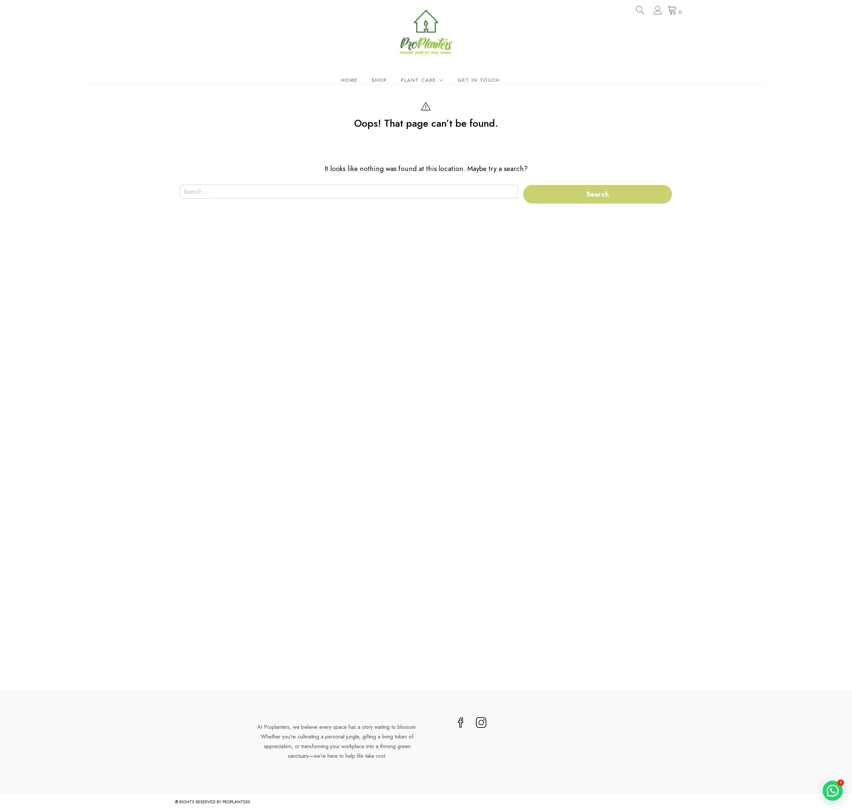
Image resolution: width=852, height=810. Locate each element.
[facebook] (460, 723)
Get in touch (479, 80)
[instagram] (481, 723)
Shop (379, 80)
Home (349, 80)
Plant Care (418, 80)
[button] (833, 791)
